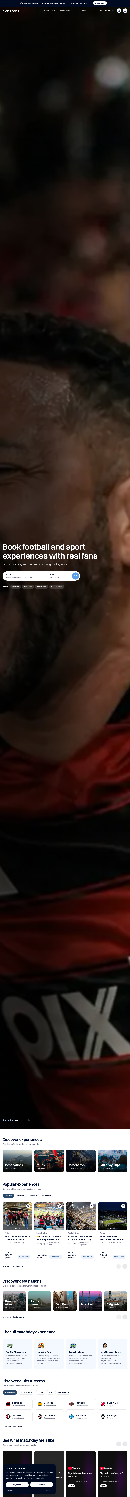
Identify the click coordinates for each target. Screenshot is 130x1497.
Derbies (15, 586)
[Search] (75, 576)
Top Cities (28, 586)
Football (20, 1196)
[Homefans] (11, 11)
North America (63, 1392)
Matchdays (49, 11)
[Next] (124, 1266)
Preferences (10, 1490)
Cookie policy (48, 1490)
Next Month (41, 586)
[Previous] (118, 1266)
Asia (50, 1392)
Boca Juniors (56, 586)
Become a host (106, 11)
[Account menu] (125, 10)
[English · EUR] (119, 10)
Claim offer (100, 3)
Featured (8, 1196)
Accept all (41, 1485)
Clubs (75, 11)
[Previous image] (5, 1216)
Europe (40, 1392)
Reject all (17, 1485)
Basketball (46, 1196)
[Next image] (29, 1216)
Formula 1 (33, 1196)
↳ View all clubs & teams (13, 1427)
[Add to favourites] (28, 1206)
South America (26, 1392)
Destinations (64, 11)
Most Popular (10, 1392)
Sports (83, 11)
